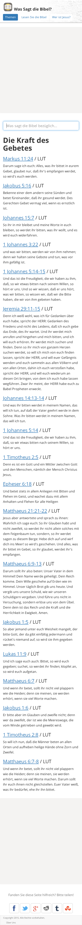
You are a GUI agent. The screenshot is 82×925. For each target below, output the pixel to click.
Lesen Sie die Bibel (34, 17)
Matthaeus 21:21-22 (25, 510)
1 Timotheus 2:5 (20, 457)
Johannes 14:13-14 (23, 398)
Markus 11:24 (18, 158)
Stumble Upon (68, 908)
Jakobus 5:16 (17, 185)
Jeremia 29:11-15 (21, 308)
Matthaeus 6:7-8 (21, 761)
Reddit (46, 908)
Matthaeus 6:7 (18, 680)
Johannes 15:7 (18, 217)
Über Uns (11, 922)
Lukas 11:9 (14, 653)
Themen (10, 17)
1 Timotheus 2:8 (20, 734)
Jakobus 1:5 (15, 622)
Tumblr (57, 908)
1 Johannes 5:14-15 (24, 271)
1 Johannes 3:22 (20, 244)
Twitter (25, 908)
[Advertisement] (41, 70)
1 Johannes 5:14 (20, 430)
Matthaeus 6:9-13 (22, 563)
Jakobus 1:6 (15, 707)
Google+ (36, 908)
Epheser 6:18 (17, 483)
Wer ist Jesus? (61, 17)
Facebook (14, 908)
